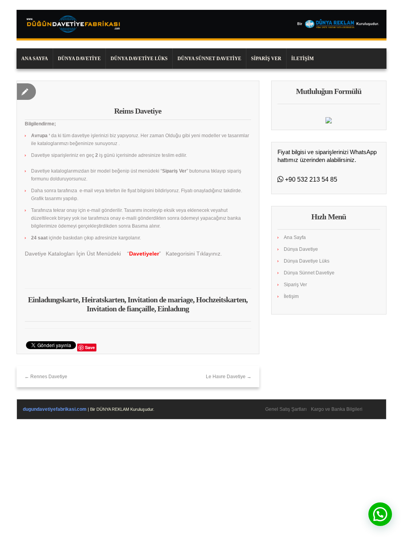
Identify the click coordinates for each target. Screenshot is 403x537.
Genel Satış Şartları (286, 409)
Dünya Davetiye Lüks (139, 58)
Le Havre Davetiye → (228, 376)
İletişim (302, 58)
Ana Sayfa (34, 58)
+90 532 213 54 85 (310, 179)
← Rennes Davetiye (45, 376)
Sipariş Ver (266, 58)
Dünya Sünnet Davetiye (209, 58)
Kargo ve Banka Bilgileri (336, 409)
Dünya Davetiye (79, 58)
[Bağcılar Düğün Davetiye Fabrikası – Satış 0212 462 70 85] (201, 25)
